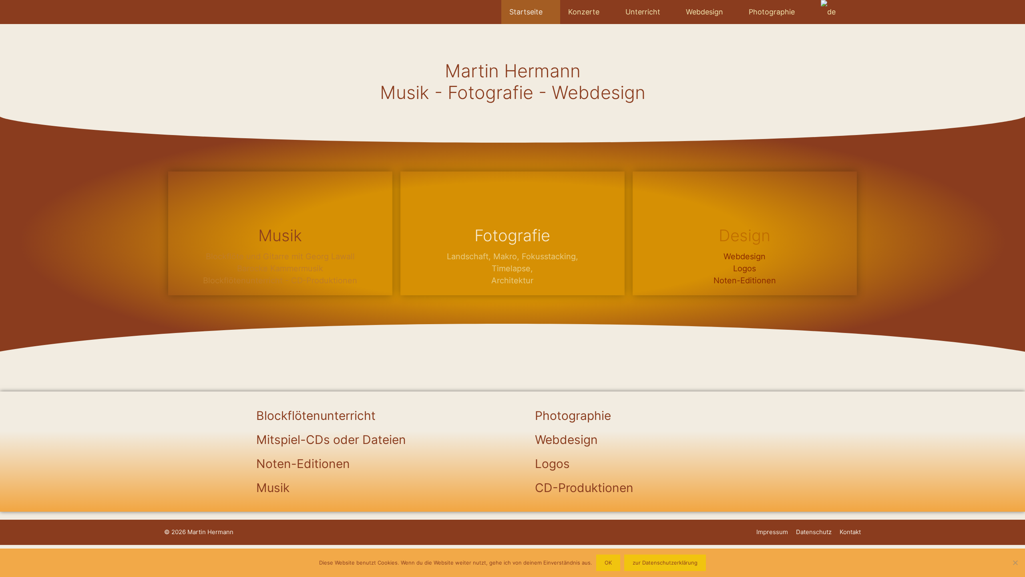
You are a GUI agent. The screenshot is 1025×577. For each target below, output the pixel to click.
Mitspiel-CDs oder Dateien (331, 439)
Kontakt (850, 532)
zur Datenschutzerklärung (665, 562)
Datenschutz (814, 532)
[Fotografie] (512, 199)
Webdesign (704, 12)
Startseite (526, 12)
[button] (373, 415)
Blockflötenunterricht (316, 415)
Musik (280, 235)
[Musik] (280, 199)
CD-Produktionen (584, 487)
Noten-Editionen (303, 463)
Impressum (772, 532)
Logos (552, 463)
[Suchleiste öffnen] (848, 12)
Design (744, 235)
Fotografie (512, 235)
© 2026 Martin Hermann (198, 532)
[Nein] (1015, 563)
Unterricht (642, 12)
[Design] (745, 199)
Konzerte (583, 12)
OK (608, 562)
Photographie (772, 12)
